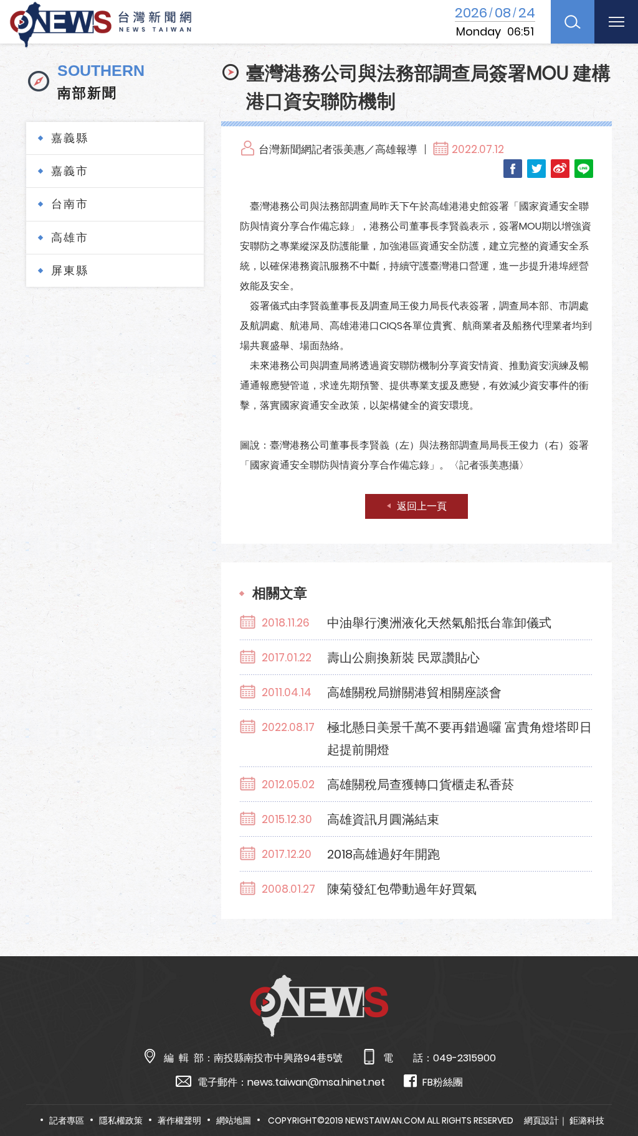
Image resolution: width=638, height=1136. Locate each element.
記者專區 (66, 1120)
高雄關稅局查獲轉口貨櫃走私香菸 (420, 784)
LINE (583, 168)
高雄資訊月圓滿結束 (383, 819)
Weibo (560, 168)
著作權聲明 (179, 1120)
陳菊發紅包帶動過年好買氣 (402, 889)
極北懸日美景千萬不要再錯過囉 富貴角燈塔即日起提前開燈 (459, 738)
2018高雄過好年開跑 (383, 854)
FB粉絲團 (442, 1082)
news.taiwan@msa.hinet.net (316, 1082)
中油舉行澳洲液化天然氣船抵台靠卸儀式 (439, 622)
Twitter (536, 168)
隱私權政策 (121, 1120)
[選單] (616, 22)
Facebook (512, 168)
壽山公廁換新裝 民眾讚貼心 (403, 657)
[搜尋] (572, 22)
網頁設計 (541, 1120)
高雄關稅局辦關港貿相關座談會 (414, 692)
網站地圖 (233, 1120)
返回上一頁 (422, 506)
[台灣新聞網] (100, 23)
